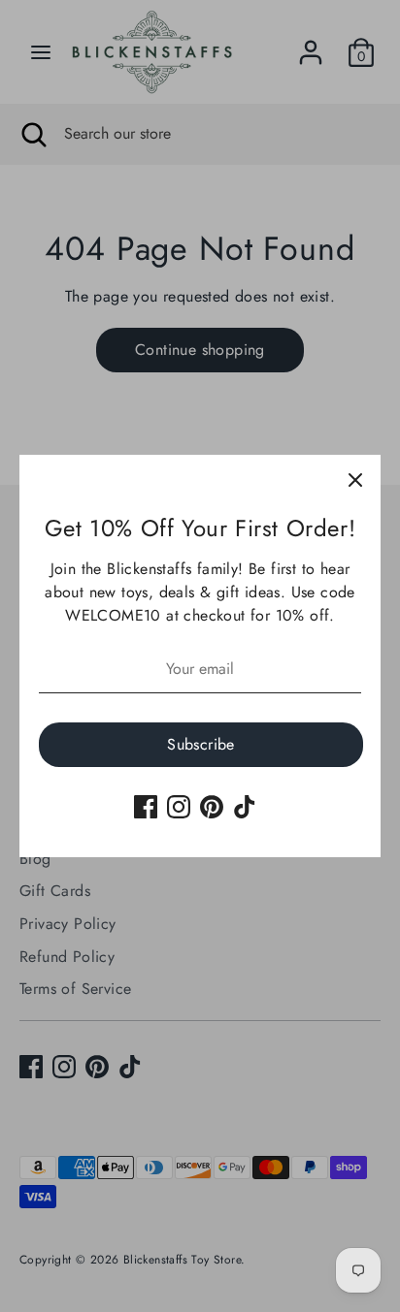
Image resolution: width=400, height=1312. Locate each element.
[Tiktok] (244, 806)
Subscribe (201, 744)
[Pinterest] (211, 806)
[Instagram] (178, 806)
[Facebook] (145, 806)
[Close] (355, 480)
